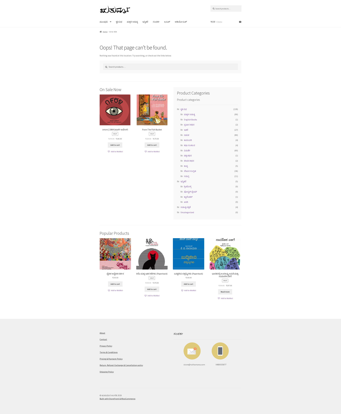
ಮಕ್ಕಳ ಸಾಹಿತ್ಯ (132, 21)
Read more (225, 292)
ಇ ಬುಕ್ (167, 21)
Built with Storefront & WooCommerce (117, 398)
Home (105, 32)
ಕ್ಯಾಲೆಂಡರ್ (188, 197)
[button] (115, 151)
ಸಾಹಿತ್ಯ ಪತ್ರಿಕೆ (185, 207)
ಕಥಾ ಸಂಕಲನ (189, 145)
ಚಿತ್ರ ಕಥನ (188, 155)
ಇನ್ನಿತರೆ (145, 21)
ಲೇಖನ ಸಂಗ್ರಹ (190, 171)
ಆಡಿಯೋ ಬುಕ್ (181, 21)
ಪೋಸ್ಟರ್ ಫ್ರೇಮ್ (190, 191)
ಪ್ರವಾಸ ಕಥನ (189, 124)
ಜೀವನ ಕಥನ (189, 160)
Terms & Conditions (109, 352)
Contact (103, 339)
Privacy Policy (106, 346)
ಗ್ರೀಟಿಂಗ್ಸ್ (187, 186)
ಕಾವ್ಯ (186, 166)
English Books (190, 119)
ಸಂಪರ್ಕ (156, 21)
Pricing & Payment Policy (111, 358)
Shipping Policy (107, 371)
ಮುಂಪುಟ (104, 21)
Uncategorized (187, 212)
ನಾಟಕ (186, 135)
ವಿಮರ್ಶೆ (187, 150)
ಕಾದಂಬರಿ (188, 140)
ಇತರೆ (186, 129)
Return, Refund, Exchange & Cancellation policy (121, 365)
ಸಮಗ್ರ (186, 176)
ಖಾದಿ (186, 202)
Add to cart (115, 145)
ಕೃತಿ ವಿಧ (119, 21)
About (102, 333)
